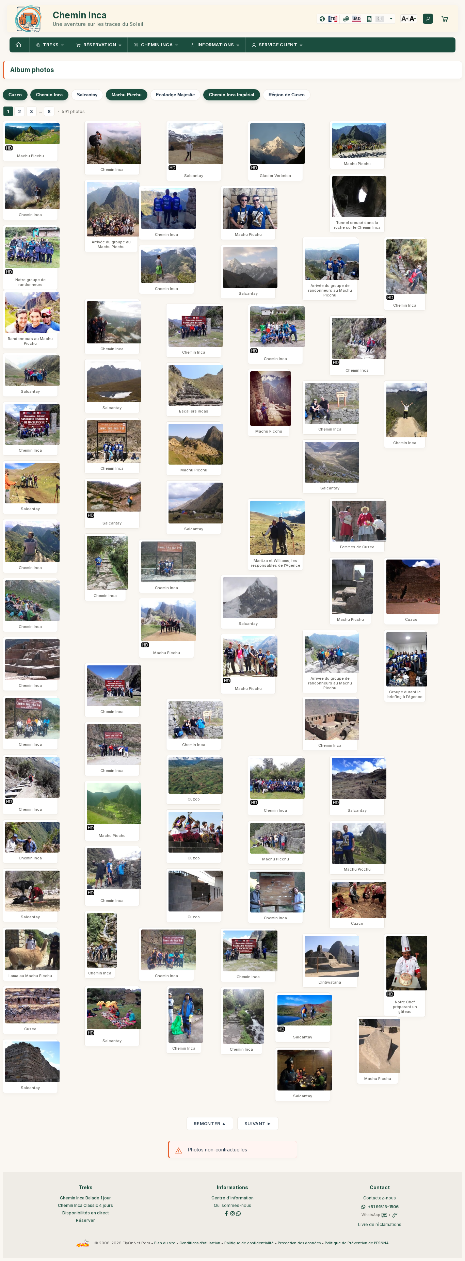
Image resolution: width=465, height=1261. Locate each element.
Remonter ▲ (210, 1123)
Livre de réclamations (379, 1224)
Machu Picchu (127, 94)
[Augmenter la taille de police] (405, 19)
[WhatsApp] (239, 1212)
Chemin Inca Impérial (231, 94)
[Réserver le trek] (444, 19)
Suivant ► (257, 1123)
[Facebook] (226, 1212)
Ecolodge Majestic (175, 94)
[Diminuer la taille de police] (413, 19)
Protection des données (299, 1243)
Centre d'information (232, 1197)
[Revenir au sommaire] (19, 44)
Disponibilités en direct (85, 1212)
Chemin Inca (49, 94)
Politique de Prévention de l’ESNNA (357, 1243)
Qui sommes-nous (232, 1205)
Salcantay (87, 94)
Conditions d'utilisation (199, 1243)
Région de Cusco (287, 94)
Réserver (85, 1220)
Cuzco (15, 94)
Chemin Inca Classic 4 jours (85, 1205)
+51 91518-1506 (383, 1206)
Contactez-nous (379, 1197)
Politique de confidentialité (249, 1243)
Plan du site (164, 1243)
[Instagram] (232, 1212)
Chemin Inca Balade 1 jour (85, 1197)
